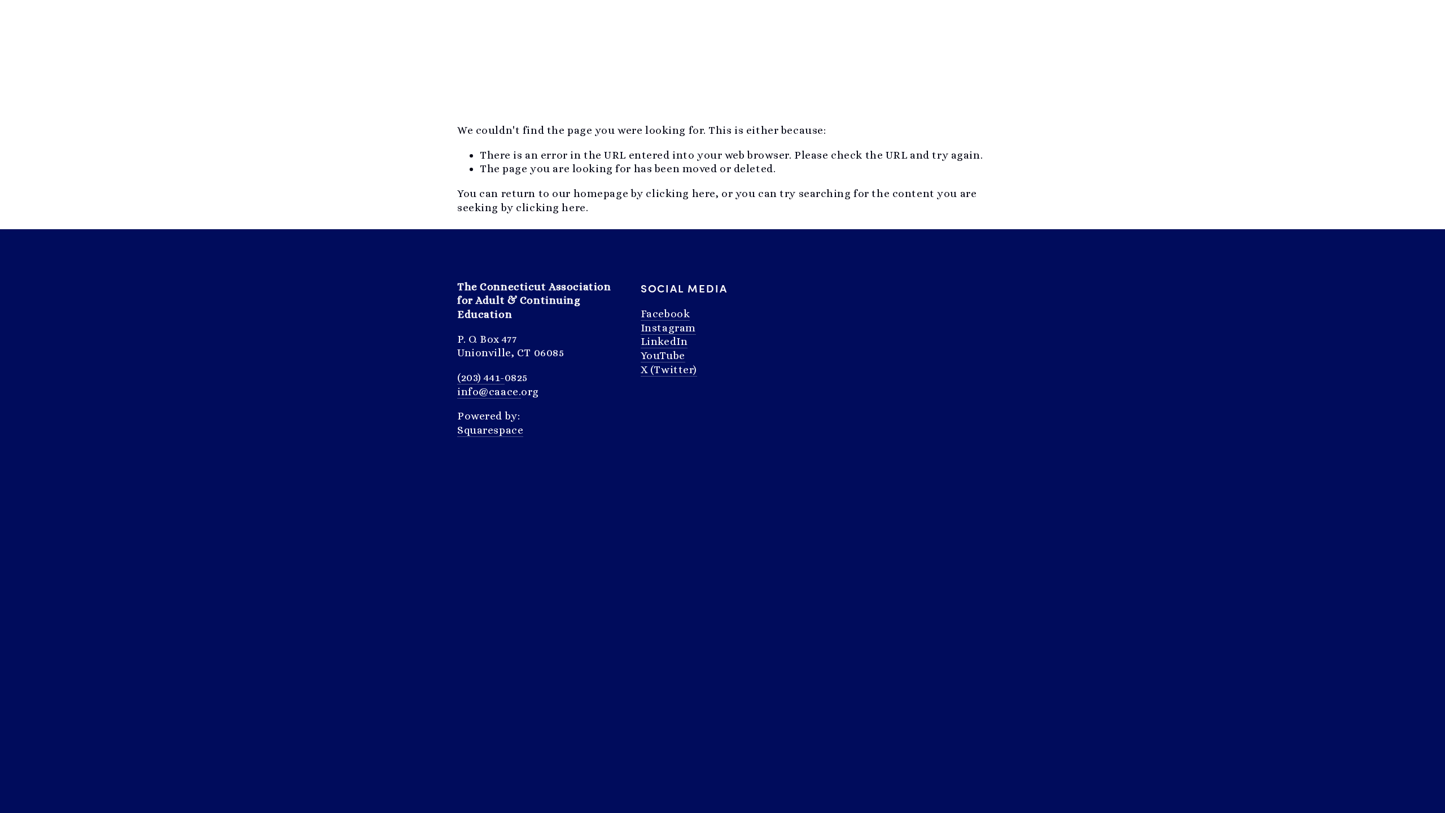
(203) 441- (481, 377)
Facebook (665, 314)
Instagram (668, 328)
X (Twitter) (669, 369)
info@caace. (489, 391)
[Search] (461, 20)
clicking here (680, 193)
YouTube (663, 355)
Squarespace (490, 430)
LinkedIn (664, 341)
